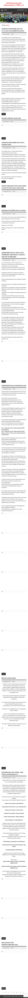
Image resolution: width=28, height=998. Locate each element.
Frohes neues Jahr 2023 (11, 118)
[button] (14, 670)
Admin (12, 34)
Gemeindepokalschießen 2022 (14, 385)
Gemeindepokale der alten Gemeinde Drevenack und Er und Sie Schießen (13, 255)
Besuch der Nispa (9, 678)
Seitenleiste (21, 10)
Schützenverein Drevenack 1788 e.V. (14, 4)
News (3, 114)
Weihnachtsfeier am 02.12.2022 (14, 210)
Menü (5, 10)
